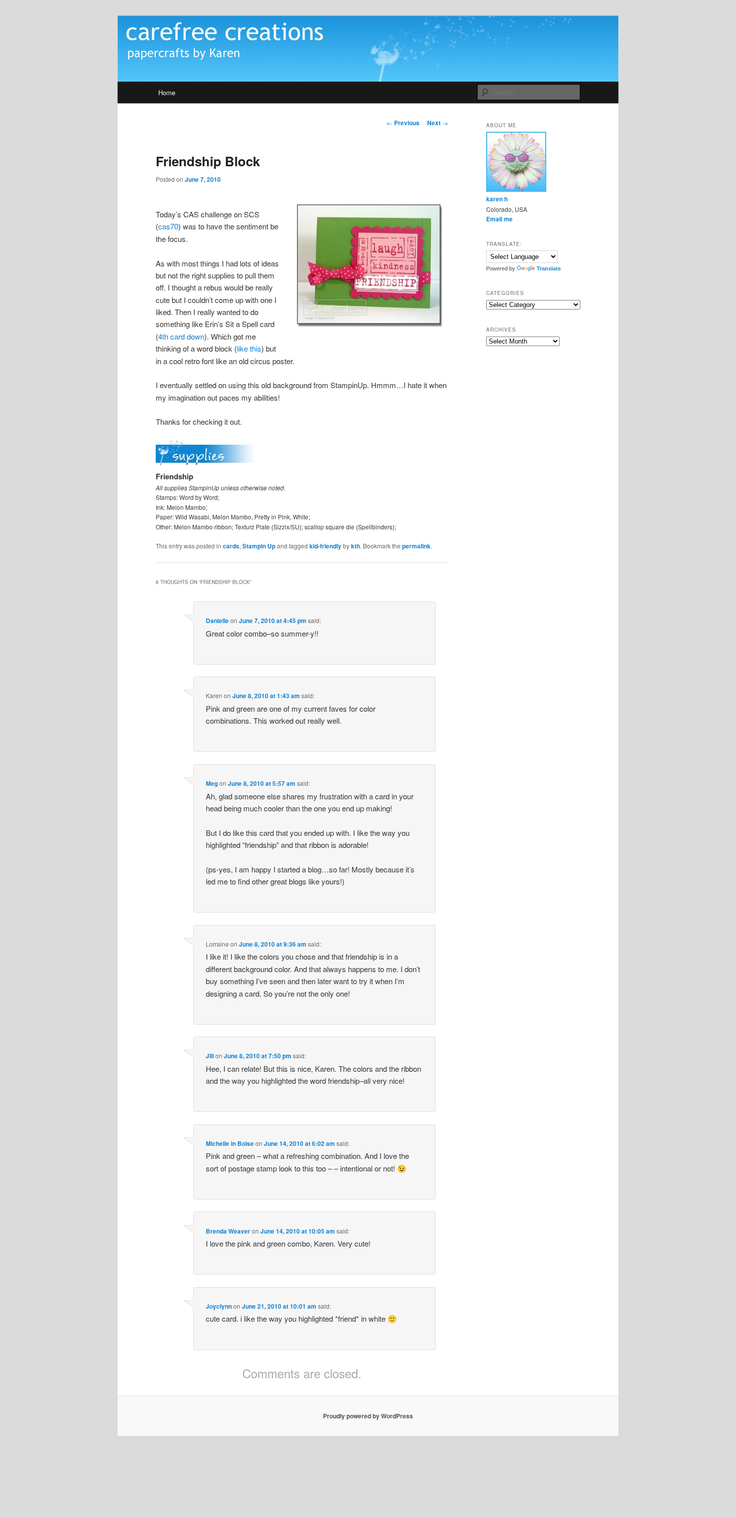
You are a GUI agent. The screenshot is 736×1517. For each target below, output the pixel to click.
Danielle (217, 620)
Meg (212, 783)
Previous (403, 122)
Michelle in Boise (230, 1143)
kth (355, 545)
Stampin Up (258, 545)
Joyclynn (219, 1306)
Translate (549, 268)
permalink (416, 545)
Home (166, 92)
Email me (499, 218)
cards (231, 545)
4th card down (181, 336)
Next (437, 122)
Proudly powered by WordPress (368, 1415)
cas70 (168, 226)
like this (249, 348)
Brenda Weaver (228, 1231)
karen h (497, 198)
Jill (210, 1055)
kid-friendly (325, 545)
